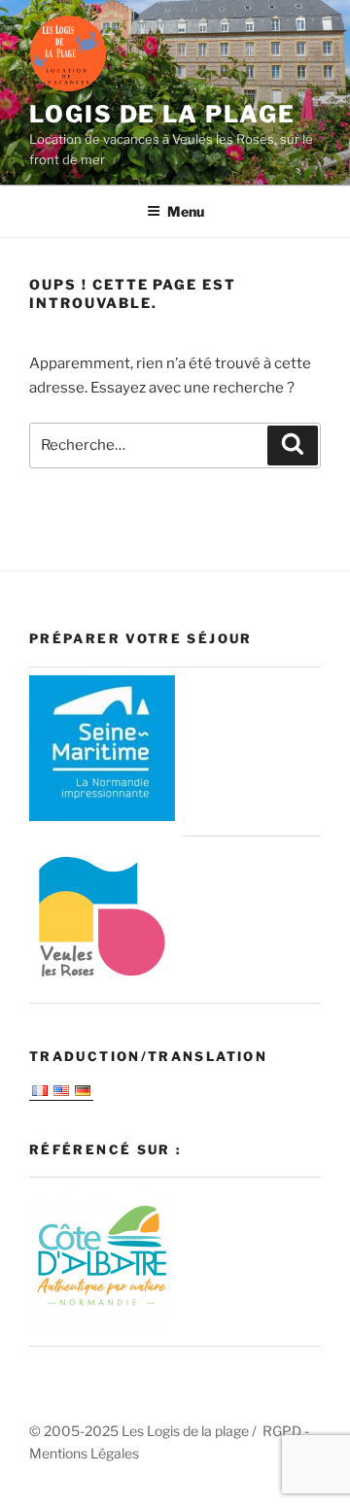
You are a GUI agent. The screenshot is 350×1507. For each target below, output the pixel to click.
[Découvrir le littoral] (102, 1326)
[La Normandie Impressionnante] (102, 816)
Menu (185, 211)
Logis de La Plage (162, 114)
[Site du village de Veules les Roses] (102, 982)
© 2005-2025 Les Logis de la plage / (145, 1430)
